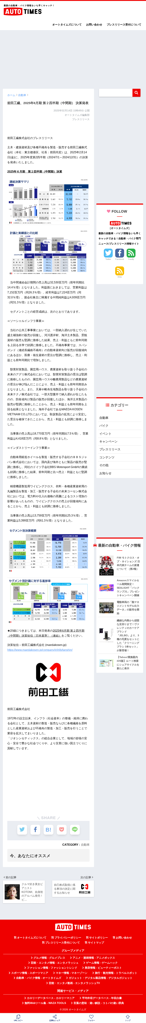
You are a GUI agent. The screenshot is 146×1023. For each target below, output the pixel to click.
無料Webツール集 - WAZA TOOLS (45, 1003)
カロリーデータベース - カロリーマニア (51, 998)
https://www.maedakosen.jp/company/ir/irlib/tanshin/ (39, 649)
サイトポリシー (98, 937)
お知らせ (105, 473)
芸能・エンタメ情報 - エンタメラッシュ (55, 962)
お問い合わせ (94, 24)
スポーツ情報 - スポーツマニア (29, 972)
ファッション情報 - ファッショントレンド (52, 967)
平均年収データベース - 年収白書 (102, 998)
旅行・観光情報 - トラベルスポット (116, 972)
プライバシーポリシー (67, 937)
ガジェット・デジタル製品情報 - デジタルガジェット (100, 977)
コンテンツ (106, 457)
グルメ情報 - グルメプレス (49, 957)
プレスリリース (110, 449)
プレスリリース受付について (124, 24)
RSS (120, 277)
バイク (103, 425)
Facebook (119, 259)
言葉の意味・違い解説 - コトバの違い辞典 (99, 1003)
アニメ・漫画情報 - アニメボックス (94, 957)
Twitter (108, 259)
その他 (103, 465)
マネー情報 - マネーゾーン (71, 972)
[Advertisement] (73, 58)
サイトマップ (96, 942)
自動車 (85, 844)
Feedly (131, 259)
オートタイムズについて (67, 24)
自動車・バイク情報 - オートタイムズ (38, 977)
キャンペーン (108, 441)
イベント (105, 433)
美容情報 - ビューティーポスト (103, 967)
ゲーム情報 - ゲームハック (102, 962)
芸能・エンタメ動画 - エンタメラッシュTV (74, 983)
